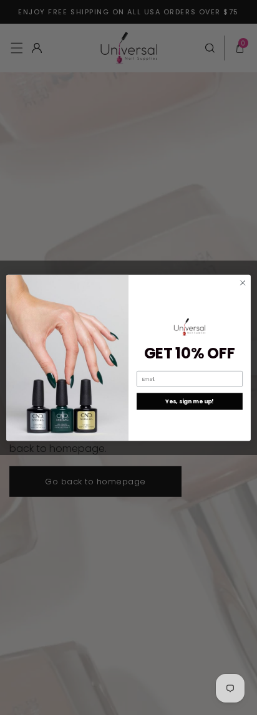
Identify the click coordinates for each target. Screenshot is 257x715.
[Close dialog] (242, 282)
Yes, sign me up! (189, 401)
